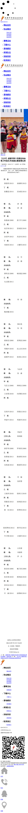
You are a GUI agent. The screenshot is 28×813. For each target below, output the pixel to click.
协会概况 (7, 29)
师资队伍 (7, 52)
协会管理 (9, 37)
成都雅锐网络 (10, 766)
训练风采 (7, 56)
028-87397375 (4, 21)
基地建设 (7, 49)
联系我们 (7, 60)
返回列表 (8, 656)
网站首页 (7, 25)
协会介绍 (9, 32)
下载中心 (7, 45)
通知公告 (3, 154)
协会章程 (9, 35)
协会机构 (9, 34)
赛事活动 (7, 41)
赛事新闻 (9, 690)
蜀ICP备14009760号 (19, 764)
